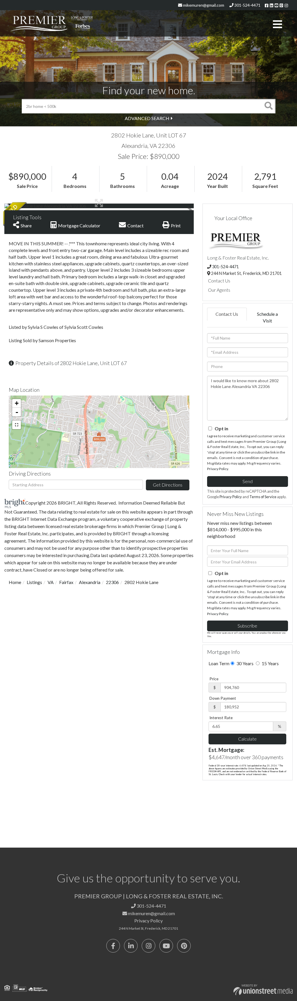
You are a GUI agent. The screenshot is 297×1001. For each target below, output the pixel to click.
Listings (34, 582)
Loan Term (219, 663)
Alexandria (89, 582)
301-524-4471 (246, 5)
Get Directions (167, 484)
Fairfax (66, 582)
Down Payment (222, 698)
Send (247, 481)
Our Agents (219, 290)
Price (213, 679)
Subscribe (247, 625)
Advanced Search (147, 118)
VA (51, 582)
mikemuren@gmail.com (203, 5)
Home (15, 582)
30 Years (244, 663)
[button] (268, 106)
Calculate (247, 738)
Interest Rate (221, 717)
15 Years (270, 663)
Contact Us (219, 280)
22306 (112, 582)
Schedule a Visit (267, 317)
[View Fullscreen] (16, 424)
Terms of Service (262, 496)
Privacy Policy (217, 469)
